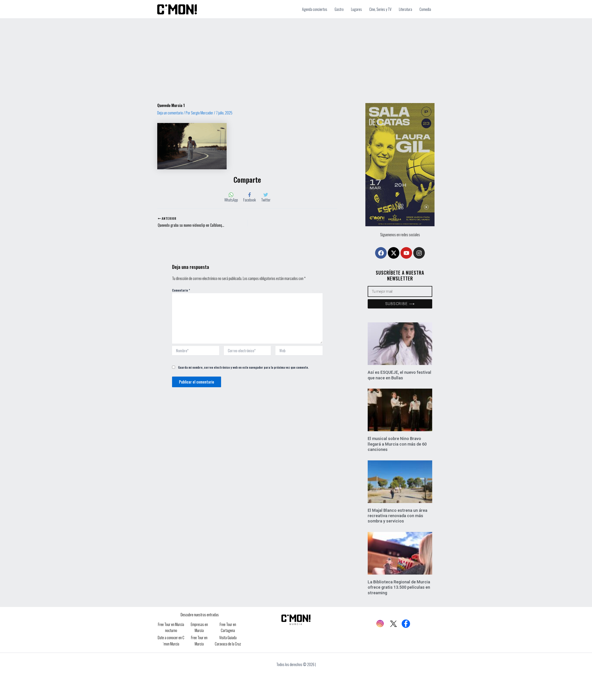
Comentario (181, 290)
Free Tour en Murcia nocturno (171, 627)
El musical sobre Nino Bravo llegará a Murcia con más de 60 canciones (397, 444)
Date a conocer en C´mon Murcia (171, 640)
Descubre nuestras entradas (200, 614)
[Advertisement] (296, 53)
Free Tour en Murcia (199, 640)
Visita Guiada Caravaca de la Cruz (228, 640)
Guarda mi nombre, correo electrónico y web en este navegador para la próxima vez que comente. (243, 367)
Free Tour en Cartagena (228, 627)
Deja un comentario (170, 113)
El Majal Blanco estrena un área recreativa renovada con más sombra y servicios (397, 516)
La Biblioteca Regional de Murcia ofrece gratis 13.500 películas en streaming (399, 587)
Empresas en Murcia (199, 627)
